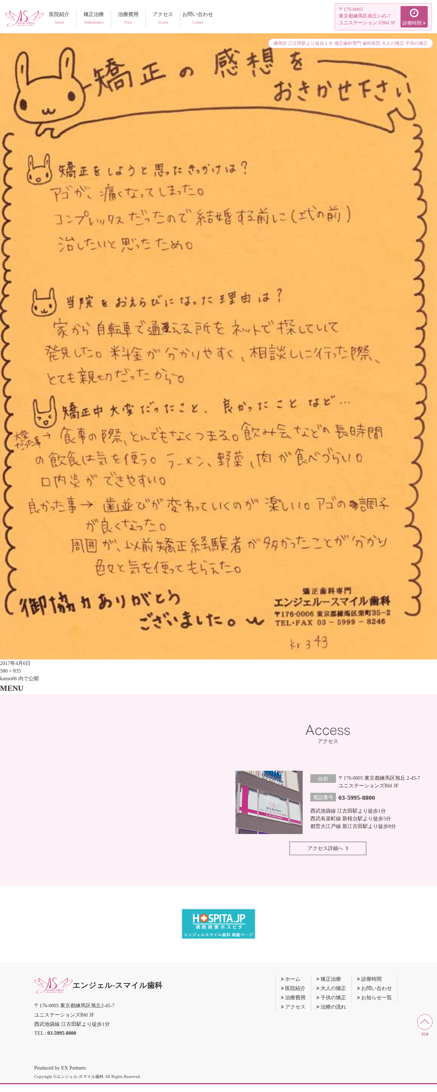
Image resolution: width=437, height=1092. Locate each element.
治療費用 (295, 997)
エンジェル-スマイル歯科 (118, 985)
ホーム (292, 979)
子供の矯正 (333, 997)
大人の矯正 (333, 988)
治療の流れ (333, 1007)
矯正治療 (331, 979)
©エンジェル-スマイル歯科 (78, 1076)
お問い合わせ (376, 988)
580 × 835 (10, 671)
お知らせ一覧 (376, 997)
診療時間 (371, 979)
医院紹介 (295, 988)
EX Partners (73, 1068)
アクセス (295, 1007)
